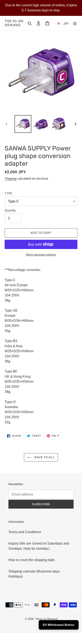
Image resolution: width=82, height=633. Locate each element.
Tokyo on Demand (14, 23)
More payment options (41, 254)
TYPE (8, 193)
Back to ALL (44, 457)
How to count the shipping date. (31, 560)
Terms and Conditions (24, 532)
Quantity (10, 210)
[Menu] (74, 23)
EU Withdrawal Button (58, 624)
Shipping (10, 178)
